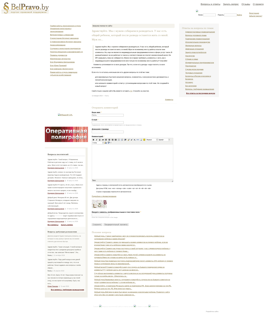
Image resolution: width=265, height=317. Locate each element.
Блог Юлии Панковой (58, 66)
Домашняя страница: (100, 129)
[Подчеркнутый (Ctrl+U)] (99, 139)
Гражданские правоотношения (197, 39)
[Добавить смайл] (144, 139)
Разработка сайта (212, 311)
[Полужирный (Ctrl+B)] (93, 139)
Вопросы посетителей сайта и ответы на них (117, 306)
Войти (239, 15)
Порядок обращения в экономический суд (66, 52)
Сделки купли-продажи (194, 69)
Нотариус (189, 82)
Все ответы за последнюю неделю (200, 93)
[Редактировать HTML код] (137, 139)
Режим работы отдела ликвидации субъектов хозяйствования (63, 73)
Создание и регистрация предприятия (65, 49)
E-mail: (95, 120)
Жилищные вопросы (193, 46)
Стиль (95, 143)
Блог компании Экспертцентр (61, 69)
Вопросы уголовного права (195, 35)
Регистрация (254, 13)
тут (131, 91)
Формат (149, 140)
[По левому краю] (106, 139)
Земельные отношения (194, 49)
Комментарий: (98, 136)
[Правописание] (108, 142)
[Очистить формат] (141, 139)
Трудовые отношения (193, 73)
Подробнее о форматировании (104, 196)
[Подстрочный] (134, 139)
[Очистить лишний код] (128, 139)
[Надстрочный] (131, 139)
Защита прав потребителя (195, 52)
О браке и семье (142, 306)
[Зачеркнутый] (102, 139)
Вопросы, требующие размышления (199, 89)
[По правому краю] (112, 139)
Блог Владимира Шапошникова (62, 62)
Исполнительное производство (197, 42)
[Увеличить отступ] (125, 139)
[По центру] (109, 139)
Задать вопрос (231, 4)
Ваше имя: (97, 112)
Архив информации (57, 45)
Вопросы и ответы (210, 4)
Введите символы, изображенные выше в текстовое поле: (116, 212)
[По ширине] (115, 139)
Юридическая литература (60, 59)
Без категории (191, 86)
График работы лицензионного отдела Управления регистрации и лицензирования (65, 29)
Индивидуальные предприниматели (199, 63)
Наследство (190, 56)
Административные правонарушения (200, 32)
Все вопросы (53, 225)
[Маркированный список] (118, 139)
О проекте (258, 4)
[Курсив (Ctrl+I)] (96, 139)
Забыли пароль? (255, 16)
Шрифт (161, 140)
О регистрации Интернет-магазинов (64, 38)
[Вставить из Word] (105, 142)
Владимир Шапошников (56, 168)
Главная (96, 306)
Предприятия (190, 66)
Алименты (169, 100)
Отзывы (246, 4)
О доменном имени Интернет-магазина (65, 42)
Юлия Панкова (53, 286)
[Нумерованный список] (122, 139)
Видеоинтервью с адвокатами (62, 35)
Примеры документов (58, 55)
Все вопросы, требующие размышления (67, 290)
